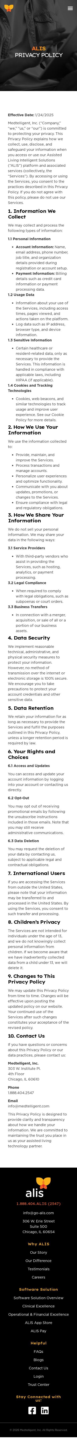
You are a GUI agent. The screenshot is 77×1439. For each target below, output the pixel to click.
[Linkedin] (44, 1410)
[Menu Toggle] (70, 8)
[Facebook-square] (32, 1410)
